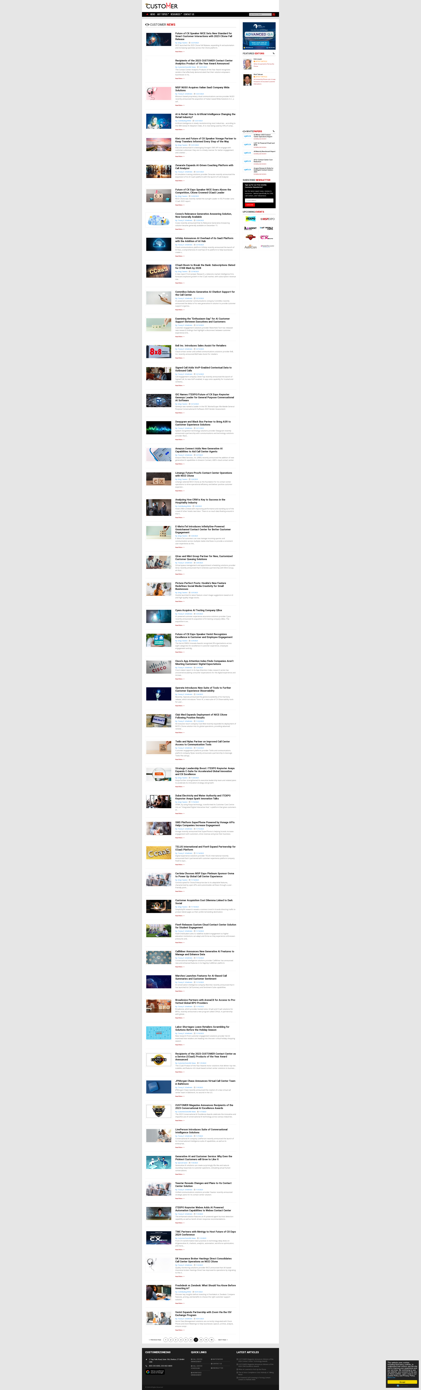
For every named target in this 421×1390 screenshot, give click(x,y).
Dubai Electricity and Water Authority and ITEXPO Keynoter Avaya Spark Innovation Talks (203, 797)
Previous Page (155, 1340)
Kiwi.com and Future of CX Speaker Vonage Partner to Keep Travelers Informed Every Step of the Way (205, 140)
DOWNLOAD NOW (260, 139)
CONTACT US (189, 14)
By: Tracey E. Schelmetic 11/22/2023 (189, 721)
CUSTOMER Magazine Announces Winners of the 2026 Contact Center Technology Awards (255, 1360)
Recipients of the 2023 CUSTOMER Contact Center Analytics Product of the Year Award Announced (204, 62)
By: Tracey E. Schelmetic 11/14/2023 (189, 853)
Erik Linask (258, 59)
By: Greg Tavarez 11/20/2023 (187, 778)
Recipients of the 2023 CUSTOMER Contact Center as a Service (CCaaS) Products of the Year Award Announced (205, 1056)
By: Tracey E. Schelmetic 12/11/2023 (189, 428)
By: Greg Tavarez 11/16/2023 (187, 802)
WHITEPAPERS (217, 1359)
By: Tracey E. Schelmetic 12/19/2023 (189, 245)
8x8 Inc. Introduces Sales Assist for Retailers (200, 345)
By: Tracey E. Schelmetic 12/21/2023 (189, 94)
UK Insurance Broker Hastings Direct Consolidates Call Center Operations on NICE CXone (203, 1260)
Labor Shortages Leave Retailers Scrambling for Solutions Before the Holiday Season (202, 1028)
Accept (402, 1382)
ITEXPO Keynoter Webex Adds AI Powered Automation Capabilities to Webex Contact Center (203, 1209)
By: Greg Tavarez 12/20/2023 (187, 196)
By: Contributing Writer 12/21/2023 (189, 121)
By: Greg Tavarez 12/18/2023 (187, 271)
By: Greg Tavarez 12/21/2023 (187, 145)
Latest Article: (261, 61)
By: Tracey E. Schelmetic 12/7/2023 (189, 455)
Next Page (222, 1340)
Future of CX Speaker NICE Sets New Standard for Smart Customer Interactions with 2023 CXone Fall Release (203, 36)
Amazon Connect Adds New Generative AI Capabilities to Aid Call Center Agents (199, 450)
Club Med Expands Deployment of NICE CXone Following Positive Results (201, 716)
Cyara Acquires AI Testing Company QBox (198, 610)
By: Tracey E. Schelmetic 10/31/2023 (189, 1319)
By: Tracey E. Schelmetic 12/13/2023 (189, 298)
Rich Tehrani (258, 74)
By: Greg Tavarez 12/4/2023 (186, 641)
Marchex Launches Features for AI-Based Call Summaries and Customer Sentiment (201, 977)
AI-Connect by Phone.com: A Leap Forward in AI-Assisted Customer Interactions (265, 81)
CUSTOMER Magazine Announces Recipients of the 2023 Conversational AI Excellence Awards (204, 1106)
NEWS (152, 14)
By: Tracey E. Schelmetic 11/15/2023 (189, 829)
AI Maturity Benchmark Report (264, 151)
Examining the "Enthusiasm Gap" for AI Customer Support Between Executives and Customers (202, 320)
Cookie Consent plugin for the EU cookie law (402, 1386)
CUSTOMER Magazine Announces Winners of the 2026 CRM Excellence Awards (255, 1365)
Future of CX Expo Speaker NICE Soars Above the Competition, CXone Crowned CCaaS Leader (203, 191)
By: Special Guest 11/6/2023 (186, 1163)
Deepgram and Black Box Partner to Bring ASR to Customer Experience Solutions (203, 423)
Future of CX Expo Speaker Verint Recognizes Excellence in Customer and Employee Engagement (204, 636)
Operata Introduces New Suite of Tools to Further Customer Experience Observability (203, 689)
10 (211, 1340)
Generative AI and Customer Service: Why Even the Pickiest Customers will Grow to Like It (203, 1158)
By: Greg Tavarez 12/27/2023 (187, 43)
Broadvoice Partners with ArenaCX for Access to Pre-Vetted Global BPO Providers (205, 1001)
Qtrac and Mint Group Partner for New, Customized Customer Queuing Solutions (204, 558)
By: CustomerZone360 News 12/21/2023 (191, 67)
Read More (178, 51)
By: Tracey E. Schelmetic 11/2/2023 (189, 1265)
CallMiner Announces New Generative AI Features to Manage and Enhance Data (204, 953)
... (215, 1340)
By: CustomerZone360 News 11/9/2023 (190, 1063)
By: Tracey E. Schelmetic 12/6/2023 (189, 563)
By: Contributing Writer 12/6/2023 (188, 506)
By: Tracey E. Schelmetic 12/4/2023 (189, 667)
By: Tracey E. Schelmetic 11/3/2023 (189, 1190)
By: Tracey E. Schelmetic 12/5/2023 (189, 614)
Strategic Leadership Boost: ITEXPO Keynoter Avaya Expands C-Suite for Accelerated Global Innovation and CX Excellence (205, 771)
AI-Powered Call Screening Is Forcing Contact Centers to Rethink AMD (254, 1379)
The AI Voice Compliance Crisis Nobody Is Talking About (256, 1373)
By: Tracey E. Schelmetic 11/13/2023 (189, 958)
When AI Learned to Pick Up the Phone (252, 1369)
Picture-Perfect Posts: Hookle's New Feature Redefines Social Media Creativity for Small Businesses (200, 586)
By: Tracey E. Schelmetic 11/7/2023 (189, 1136)
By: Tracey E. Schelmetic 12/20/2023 (189, 220)
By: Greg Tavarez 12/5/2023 (186, 592)
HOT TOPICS (162, 14)
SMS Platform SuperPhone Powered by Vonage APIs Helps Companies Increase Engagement (205, 824)
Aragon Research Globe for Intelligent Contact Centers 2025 (263, 170)
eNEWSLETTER (217, 1368)
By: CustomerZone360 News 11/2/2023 (190, 1238)
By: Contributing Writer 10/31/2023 (189, 1292)
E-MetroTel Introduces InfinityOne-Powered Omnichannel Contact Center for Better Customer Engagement (203, 529)
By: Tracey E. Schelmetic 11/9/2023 (189, 1087)
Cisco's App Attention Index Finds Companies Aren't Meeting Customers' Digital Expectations (204, 662)
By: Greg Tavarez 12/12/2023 (187, 404)
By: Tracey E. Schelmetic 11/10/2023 (189, 1006)
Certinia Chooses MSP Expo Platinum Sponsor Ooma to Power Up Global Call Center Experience (204, 875)
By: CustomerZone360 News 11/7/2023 (190, 1112)
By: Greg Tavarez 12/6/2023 (186, 479)
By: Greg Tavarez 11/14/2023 (187, 880)
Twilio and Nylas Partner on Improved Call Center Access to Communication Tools (202, 743)
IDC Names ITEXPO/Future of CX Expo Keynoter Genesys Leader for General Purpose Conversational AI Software (204, 397)
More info (391, 1377)
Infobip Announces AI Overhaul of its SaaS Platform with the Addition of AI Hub (204, 240)
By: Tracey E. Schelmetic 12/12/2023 (189, 374)
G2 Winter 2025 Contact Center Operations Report (263, 136)
